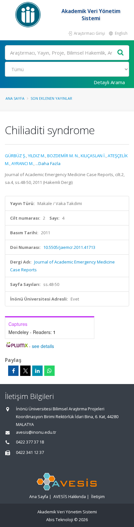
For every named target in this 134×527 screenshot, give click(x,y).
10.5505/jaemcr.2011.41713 (69, 247)
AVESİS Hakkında (69, 496)
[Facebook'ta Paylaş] (13, 371)
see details (43, 346)
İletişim (98, 496)
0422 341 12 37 (30, 452)
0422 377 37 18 (30, 442)
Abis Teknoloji (59, 519)
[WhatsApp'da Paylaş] (49, 371)
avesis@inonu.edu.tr (36, 432)
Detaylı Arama (109, 82)
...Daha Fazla (47, 163)
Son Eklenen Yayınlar (51, 98)
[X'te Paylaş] (25, 371)
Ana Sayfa (15, 98)
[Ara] (120, 52)
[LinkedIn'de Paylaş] (37, 371)
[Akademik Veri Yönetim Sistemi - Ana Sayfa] (29, 14)
